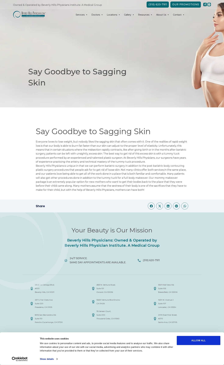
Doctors (95, 14)
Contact (177, 14)
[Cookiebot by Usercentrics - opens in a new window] (19, 359)
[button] (151, 206)
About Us (161, 14)
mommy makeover (166, 177)
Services (80, 14)
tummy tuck (172, 153)
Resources (143, 14)
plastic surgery (45, 169)
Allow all (198, 340)
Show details (47, 359)
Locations (112, 14)
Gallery (127, 14)
